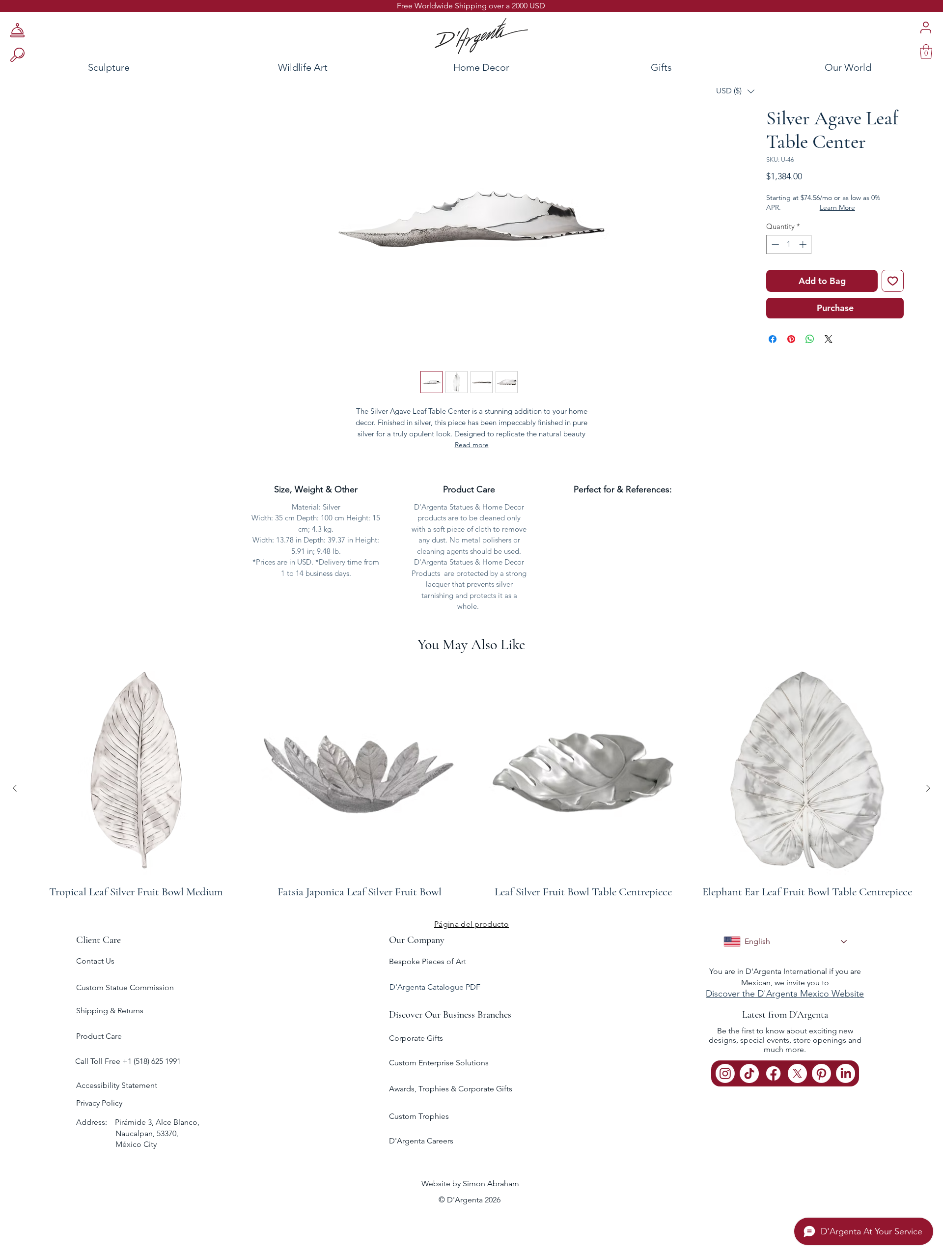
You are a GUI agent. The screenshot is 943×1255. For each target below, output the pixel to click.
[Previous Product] (15, 788)
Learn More (837, 207)
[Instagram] (725, 1073)
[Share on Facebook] (772, 339)
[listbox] (735, 91)
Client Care (98, 940)
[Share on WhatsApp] (810, 339)
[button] (735, 91)
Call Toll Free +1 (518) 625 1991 (129, 1061)
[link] (926, 51)
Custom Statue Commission (125, 987)
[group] (471, 788)
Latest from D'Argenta (785, 1015)
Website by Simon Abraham (470, 1183)
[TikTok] (749, 1073)
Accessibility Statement (116, 1085)
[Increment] (803, 244)
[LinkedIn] (845, 1073)
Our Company (416, 940)
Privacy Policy (99, 1103)
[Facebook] (773, 1073)
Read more (472, 444)
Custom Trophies (419, 1116)
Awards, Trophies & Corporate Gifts (450, 1088)
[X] (797, 1073)
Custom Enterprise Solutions (439, 1062)
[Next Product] (928, 788)
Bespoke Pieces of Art (427, 961)
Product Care (99, 1036)
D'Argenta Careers (421, 1140)
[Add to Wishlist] (893, 281)
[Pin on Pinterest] (791, 339)
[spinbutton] (789, 244)
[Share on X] (828, 339)
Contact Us (95, 961)
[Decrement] (774, 244)
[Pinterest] (821, 1073)
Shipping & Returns (109, 1010)
